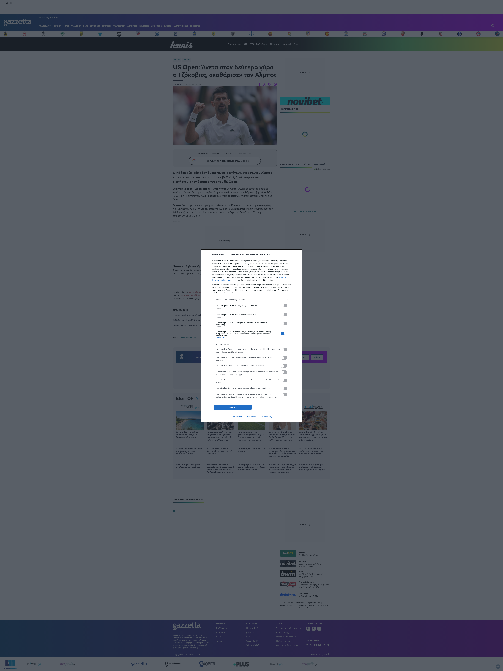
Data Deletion (236, 417)
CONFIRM (232, 407)
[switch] (284, 305)
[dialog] (251, 335)
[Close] (296, 254)
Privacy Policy (266, 417)
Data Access (251, 417)
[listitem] (251, 299)
